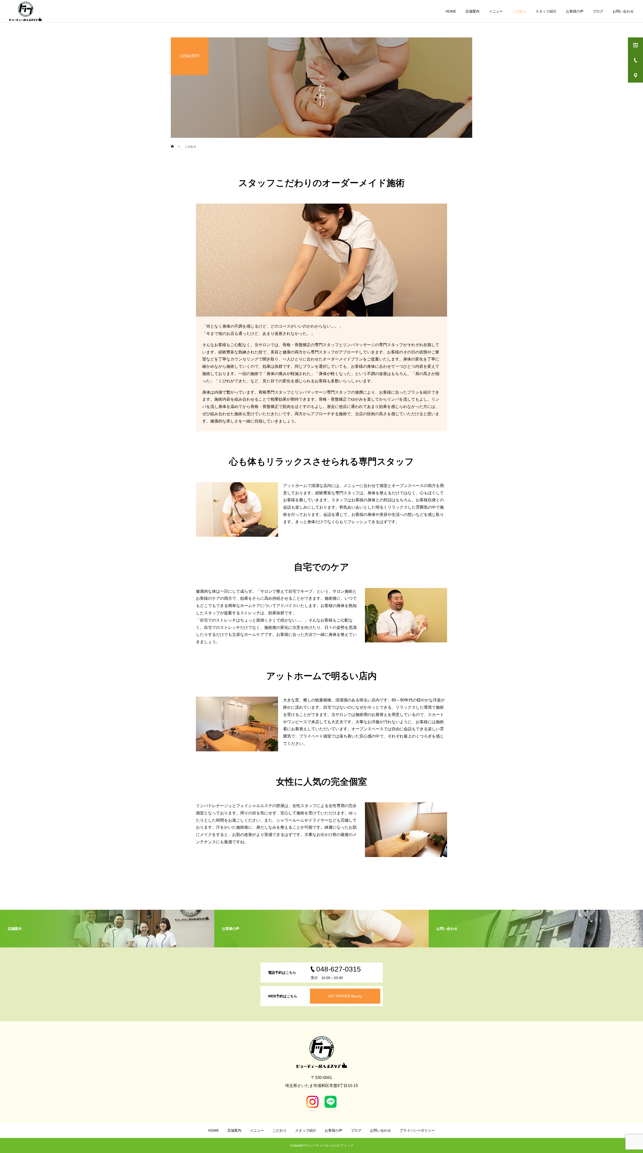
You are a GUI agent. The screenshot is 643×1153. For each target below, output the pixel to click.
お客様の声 (574, 11)
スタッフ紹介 (546, 11)
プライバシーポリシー (417, 1130)
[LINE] (331, 1102)
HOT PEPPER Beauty (345, 996)
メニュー (496, 11)
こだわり (519, 11)
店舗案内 (472, 11)
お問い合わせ (623, 11)
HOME (451, 11)
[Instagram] (312, 1102)
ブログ (598, 11)
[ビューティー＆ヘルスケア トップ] (25, 11)
